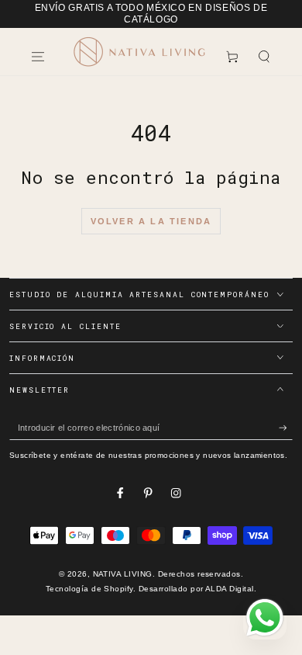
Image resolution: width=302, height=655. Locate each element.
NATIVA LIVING (123, 574)
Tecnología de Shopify (89, 588)
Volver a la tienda (151, 221)
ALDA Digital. (230, 588)
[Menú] (38, 56)
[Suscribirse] (286, 428)
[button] (264, 56)
